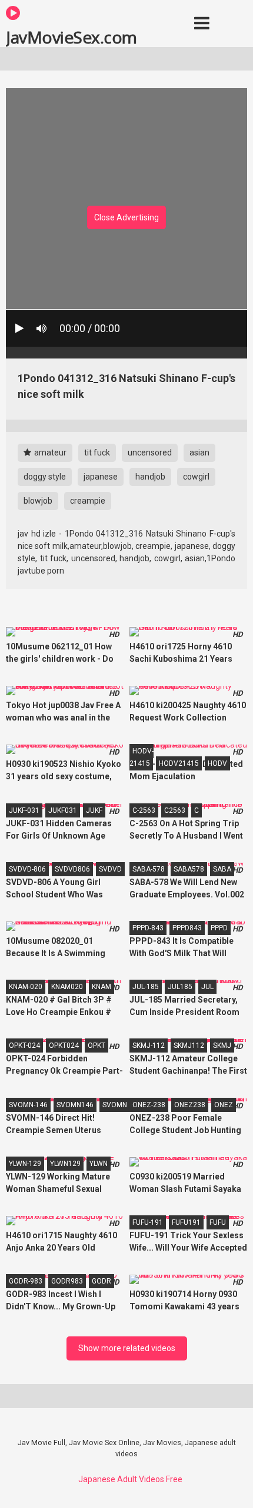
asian (199, 452)
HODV (217, 763)
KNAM (101, 987)
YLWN (98, 1164)
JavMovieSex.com (71, 36)
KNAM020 (67, 987)
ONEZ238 (189, 1105)
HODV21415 (179, 763)
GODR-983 (25, 1281)
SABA (222, 869)
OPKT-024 (24, 1045)
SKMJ (222, 1045)
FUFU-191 (147, 1222)
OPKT (96, 1045)
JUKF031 (62, 810)
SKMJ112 (189, 1045)
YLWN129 (65, 1164)
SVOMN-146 (28, 1105)
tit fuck (97, 452)
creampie (87, 500)
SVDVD (110, 869)
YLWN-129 (25, 1164)
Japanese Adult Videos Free (130, 1479)
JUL (207, 987)
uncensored (150, 452)
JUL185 (180, 987)
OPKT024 (64, 1045)
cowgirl (196, 476)
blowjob (38, 500)
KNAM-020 (25, 987)
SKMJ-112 (148, 1045)
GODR (101, 1281)
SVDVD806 (72, 869)
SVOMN (114, 1105)
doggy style (45, 476)
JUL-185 (145, 987)
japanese (101, 476)
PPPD (219, 928)
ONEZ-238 (148, 1105)
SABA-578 (148, 869)
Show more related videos (126, 1348)
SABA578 (189, 869)
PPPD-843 (148, 928)
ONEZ (223, 1105)
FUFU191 (186, 1222)
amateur (49, 452)
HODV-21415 (141, 757)
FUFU (217, 1222)
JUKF (94, 810)
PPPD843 (187, 928)
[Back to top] (231, 1484)
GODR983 (67, 1281)
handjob (150, 476)
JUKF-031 (24, 810)
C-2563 (143, 810)
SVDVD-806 (27, 869)
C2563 (174, 810)
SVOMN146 (75, 1105)
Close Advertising (126, 217)
